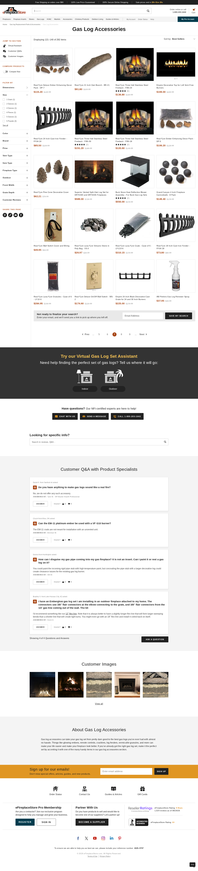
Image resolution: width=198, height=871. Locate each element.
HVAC (49, 19)
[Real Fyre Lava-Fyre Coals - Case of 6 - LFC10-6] (135, 225)
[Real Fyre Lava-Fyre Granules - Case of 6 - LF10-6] (53, 276)
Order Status (143, 19)
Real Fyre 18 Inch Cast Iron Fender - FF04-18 (173, 247)
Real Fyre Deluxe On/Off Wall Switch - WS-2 (94, 298)
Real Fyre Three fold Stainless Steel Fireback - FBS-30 (91, 140)
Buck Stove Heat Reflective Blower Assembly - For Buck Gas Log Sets (131, 193)
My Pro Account (187, 19)
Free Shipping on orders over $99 (49, 2)
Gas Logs (40, 19)
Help (152, 19)
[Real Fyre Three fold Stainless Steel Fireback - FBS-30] (94, 118)
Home (5, 24)
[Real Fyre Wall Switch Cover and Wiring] (53, 225)
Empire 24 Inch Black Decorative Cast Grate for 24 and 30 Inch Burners (133, 298)
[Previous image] (160, 64)
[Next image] (192, 64)
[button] (94, 416)
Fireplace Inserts (19, 19)
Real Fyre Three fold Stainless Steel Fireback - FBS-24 (132, 86)
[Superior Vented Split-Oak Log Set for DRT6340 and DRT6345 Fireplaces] (94, 171)
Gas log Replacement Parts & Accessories (25, 24)
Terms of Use (93, 856)
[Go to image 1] (175, 78)
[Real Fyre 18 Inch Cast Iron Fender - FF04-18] (176, 225)
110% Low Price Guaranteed (83, 2)
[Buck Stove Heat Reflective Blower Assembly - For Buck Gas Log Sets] (135, 171)
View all (99, 704)
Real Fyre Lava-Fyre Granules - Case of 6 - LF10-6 (53, 298)
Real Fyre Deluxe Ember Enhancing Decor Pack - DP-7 (53, 86)
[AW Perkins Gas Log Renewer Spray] (176, 276)
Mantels (57, 19)
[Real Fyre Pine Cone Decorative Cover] (53, 171)
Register (25, 822)
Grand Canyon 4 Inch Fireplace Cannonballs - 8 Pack (171, 193)
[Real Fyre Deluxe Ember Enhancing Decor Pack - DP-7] (53, 64)
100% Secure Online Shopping (115, 2)
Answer (40, 504)
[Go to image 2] (176, 78)
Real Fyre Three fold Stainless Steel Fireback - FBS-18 (132, 140)
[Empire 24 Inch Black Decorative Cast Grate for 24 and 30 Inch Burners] (135, 276)
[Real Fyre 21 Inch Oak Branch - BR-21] (94, 64)
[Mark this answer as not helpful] (69, 504)
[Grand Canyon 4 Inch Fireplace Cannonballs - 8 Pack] (176, 171)
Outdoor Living (97, 19)
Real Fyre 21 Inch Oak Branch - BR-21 (92, 85)
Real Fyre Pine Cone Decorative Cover (51, 192)
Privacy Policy (105, 856)
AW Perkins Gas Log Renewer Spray (173, 297)
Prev (87, 334)
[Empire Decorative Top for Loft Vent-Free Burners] (176, 64)
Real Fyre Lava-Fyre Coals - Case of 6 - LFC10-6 (134, 247)
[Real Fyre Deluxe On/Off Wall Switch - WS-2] (94, 276)
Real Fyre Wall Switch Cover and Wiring (52, 246)
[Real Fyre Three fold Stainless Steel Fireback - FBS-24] (135, 64)
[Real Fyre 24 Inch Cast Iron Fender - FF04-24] (53, 118)
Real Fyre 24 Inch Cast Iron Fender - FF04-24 (50, 140)
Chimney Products (82, 19)
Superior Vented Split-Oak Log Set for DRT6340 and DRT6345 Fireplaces (92, 193)
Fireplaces (7, 19)
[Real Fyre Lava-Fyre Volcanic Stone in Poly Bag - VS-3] (94, 225)
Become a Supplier (92, 822)
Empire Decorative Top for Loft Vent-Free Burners (175, 86)
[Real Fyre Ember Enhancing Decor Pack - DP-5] (176, 118)
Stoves (31, 19)
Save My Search (178, 316)
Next (142, 334)
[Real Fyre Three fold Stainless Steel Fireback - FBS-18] (135, 118)
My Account (131, 19)
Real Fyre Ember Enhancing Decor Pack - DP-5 (175, 140)
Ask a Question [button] (155, 639)
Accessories (67, 19)
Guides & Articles (112, 19)
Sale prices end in (149, 2)
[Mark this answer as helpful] (63, 504)
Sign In (46, 822)
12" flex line (71, 614)
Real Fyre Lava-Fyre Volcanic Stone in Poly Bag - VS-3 (92, 247)
